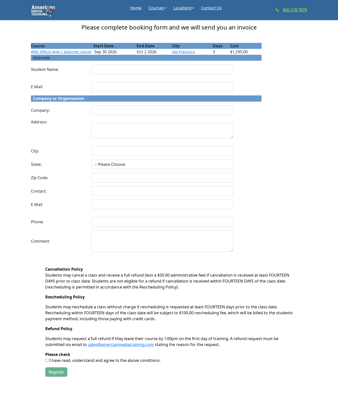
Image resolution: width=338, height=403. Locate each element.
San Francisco (183, 51)
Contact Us (211, 8)
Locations (182, 8)
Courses (156, 8)
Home (136, 8)
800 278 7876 (295, 10)
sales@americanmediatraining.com (121, 344)
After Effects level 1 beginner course (61, 51)
